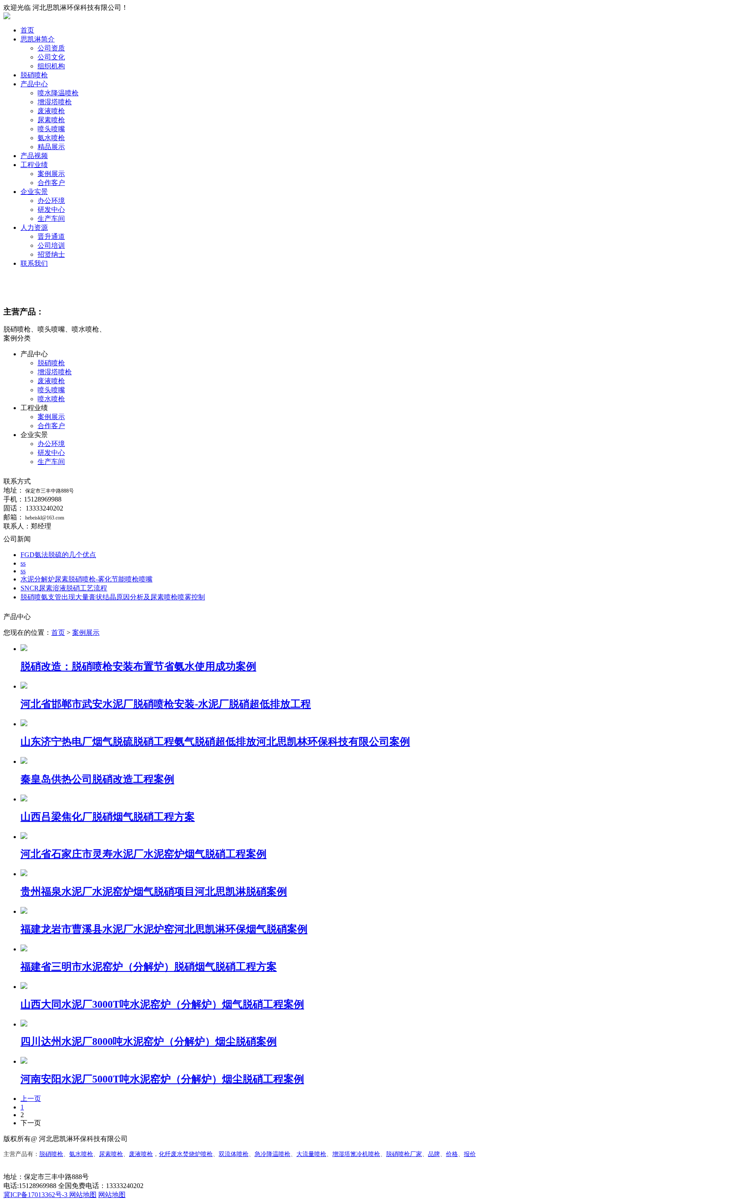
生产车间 (51, 218)
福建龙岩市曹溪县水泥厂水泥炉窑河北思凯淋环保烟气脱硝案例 (164, 929)
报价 (470, 1154)
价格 (452, 1154)
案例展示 (51, 173)
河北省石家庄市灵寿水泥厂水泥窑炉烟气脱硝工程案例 (143, 854)
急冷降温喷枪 (272, 1154)
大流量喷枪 (311, 1154)
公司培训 (51, 245)
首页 (27, 30)
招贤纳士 (51, 254)
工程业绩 (34, 164)
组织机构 (51, 66)
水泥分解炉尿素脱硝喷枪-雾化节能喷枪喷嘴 (86, 579)
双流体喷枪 (234, 1154)
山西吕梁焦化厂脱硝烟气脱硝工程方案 (107, 816)
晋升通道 (51, 236)
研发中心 (51, 209)
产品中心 (34, 84)
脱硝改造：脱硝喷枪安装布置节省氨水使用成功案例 (138, 666)
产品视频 (34, 155)
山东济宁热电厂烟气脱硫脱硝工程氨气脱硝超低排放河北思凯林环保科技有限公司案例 (215, 741)
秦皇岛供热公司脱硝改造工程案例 (97, 779)
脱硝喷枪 (34, 75)
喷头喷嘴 (51, 128)
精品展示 (51, 146)
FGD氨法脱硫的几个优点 (58, 554)
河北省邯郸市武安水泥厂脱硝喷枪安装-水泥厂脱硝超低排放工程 (165, 704)
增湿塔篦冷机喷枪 (356, 1154)
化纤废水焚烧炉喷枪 (186, 1154)
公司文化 (51, 57)
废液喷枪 (51, 110)
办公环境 (51, 200)
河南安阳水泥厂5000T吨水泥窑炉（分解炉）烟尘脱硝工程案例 (162, 1079)
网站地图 (83, 1194)
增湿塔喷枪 (55, 102)
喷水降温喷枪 (58, 93)
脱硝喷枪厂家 (404, 1154)
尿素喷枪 (51, 119)
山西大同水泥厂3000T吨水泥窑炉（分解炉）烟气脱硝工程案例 (162, 1004)
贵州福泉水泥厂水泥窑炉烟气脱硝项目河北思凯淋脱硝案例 (153, 891)
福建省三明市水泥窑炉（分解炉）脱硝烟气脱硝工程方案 (148, 966)
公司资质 (51, 48)
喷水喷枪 (51, 398)
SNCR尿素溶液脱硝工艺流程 (63, 588)
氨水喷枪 (51, 137)
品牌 (434, 1154)
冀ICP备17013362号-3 (36, 1194)
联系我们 (34, 263)
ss (23, 563)
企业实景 (34, 191)
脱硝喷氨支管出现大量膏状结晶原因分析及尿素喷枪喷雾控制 (112, 597)
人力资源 (34, 227)
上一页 (30, 1098)
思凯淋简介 (37, 39)
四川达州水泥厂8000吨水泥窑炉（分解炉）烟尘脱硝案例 (148, 1041)
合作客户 (51, 182)
